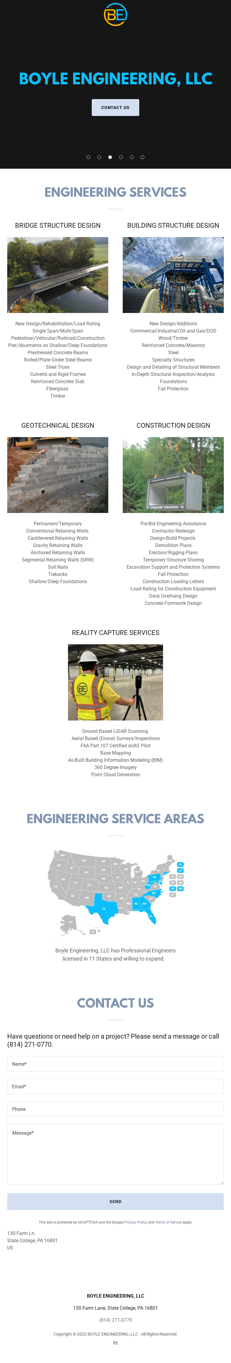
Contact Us (115, 107)
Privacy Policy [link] (135, 1222)
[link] (115, 4)
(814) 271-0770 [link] (115, 1320)
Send (115, 1201)
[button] (88, 157)
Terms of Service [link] (168, 1222)
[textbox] (115, 1063)
